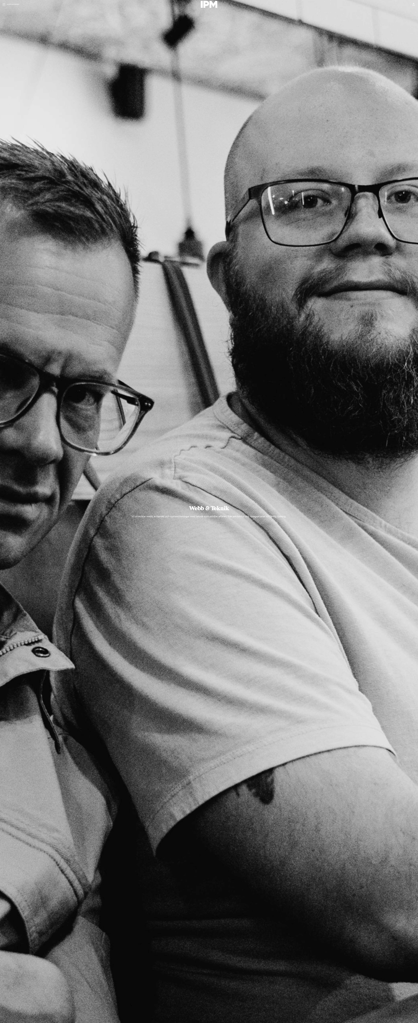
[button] (414, 4)
